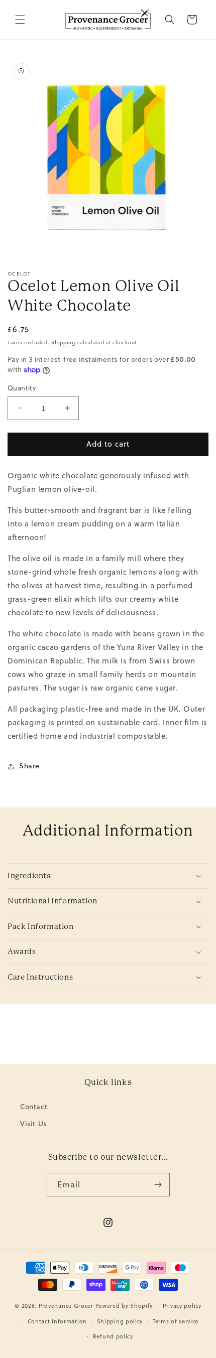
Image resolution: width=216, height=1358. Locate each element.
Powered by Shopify (124, 1306)
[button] (20, 20)
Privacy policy (182, 1306)
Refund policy (113, 1336)
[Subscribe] (158, 1184)
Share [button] (29, 766)
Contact (33, 1107)
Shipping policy (120, 1321)
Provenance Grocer (66, 1306)
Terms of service (175, 1321)
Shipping (63, 342)
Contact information (57, 1321)
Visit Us (33, 1124)
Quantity (22, 387)
